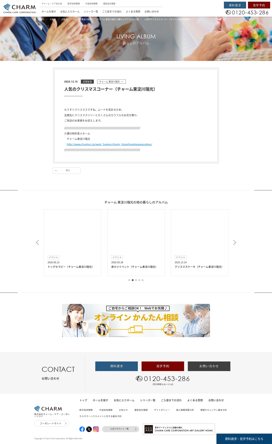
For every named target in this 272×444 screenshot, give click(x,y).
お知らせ (123, 410)
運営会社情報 (109, 3)
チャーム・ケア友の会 (52, 3)
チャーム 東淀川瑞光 (109, 81)
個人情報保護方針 (185, 410)
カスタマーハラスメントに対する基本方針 (100, 416)
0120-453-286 (167, 378)
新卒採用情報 (74, 3)
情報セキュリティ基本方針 (213, 410)
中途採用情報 (91, 3)
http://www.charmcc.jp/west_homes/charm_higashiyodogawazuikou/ (109, 144)
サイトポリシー (162, 410)
